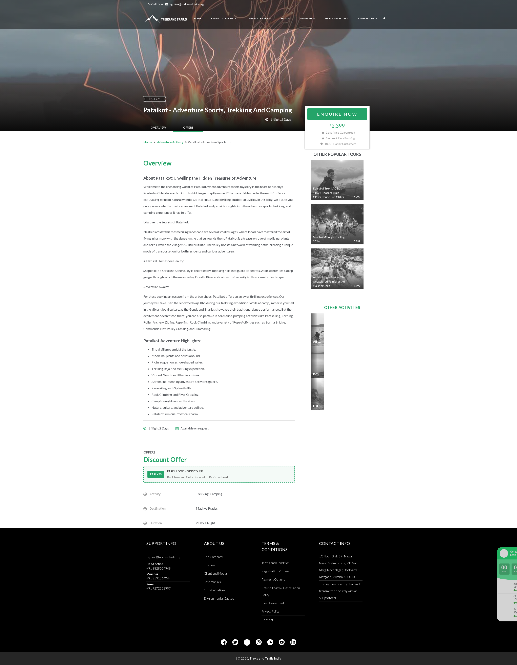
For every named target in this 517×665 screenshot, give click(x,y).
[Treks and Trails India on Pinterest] (247, 642)
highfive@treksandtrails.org (186, 4)
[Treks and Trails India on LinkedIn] (293, 642)
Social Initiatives (214, 590)
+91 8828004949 (158, 568)
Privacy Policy (270, 611)
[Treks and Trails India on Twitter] (235, 642)
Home (147, 142)
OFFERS (188, 127)
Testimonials (212, 582)
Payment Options (273, 579)
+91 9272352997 (158, 588)
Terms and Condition (276, 563)
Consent (267, 620)
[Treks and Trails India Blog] (270, 642)
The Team (210, 565)
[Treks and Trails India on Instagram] (259, 642)
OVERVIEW (158, 127)
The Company (213, 557)
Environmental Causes (219, 598)
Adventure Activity (170, 142)
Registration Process (276, 571)
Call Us (155, 4)
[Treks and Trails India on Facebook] (224, 642)
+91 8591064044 (158, 578)
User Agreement (273, 603)
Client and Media (215, 573)
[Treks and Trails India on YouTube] (282, 642)
